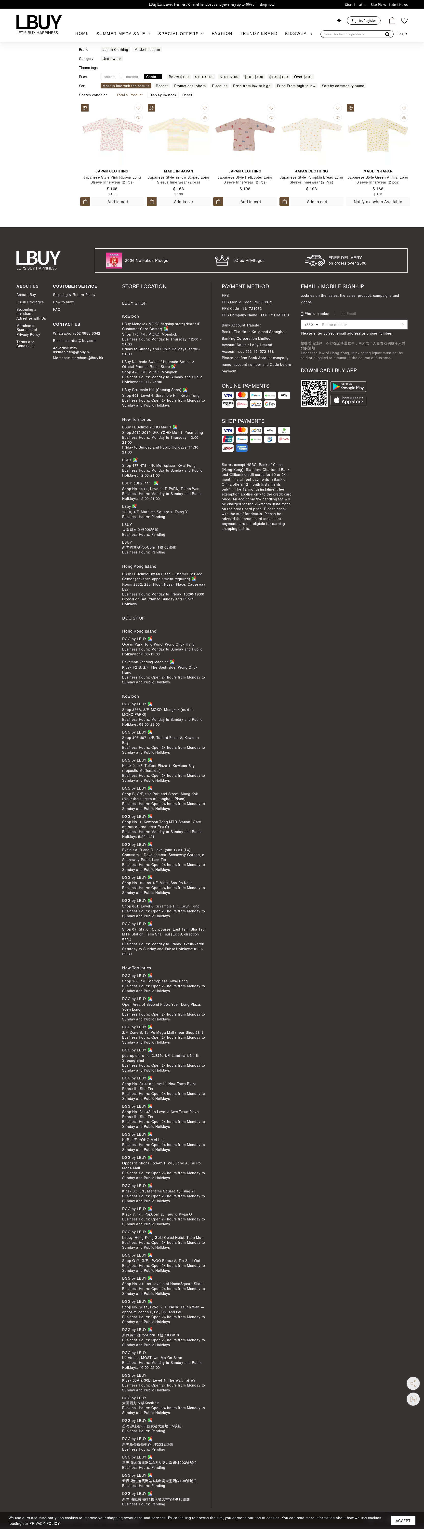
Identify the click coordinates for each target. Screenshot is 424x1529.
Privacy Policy (28, 334)
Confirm (153, 76)
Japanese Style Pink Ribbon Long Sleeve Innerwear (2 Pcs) (112, 179)
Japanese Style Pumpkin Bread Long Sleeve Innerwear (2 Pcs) (311, 179)
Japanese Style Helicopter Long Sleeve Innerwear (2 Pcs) (245, 179)
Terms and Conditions (25, 343)
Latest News (398, 4)
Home (82, 33)
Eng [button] (401, 34)
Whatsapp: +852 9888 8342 (76, 333)
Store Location (356, 4)
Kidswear (297, 33)
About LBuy (26, 294)
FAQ (56, 309)
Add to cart (117, 201)
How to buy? (63, 301)
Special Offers (179, 34)
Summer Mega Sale (121, 34)
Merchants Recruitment (26, 327)
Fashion (222, 33)
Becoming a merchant (26, 311)
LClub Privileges (30, 301)
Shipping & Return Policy (74, 294)
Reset (187, 94)
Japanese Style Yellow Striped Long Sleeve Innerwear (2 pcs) (178, 179)
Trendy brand (259, 33)
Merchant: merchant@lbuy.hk (78, 357)
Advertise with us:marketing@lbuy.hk (72, 349)
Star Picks (378, 4)
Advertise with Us (31, 318)
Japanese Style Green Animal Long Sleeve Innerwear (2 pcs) (378, 179)
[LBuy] (39, 24)
